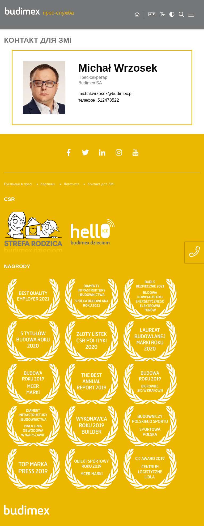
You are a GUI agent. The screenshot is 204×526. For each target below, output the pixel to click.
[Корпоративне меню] (191, 15)
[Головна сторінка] (137, 14)
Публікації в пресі (18, 184)
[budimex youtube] (135, 154)
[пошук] (181, 14)
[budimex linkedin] (103, 154)
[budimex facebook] (69, 154)
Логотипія (71, 184)
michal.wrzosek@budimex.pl (105, 93)
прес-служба (57, 13)
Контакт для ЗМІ (101, 184)
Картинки (48, 184)
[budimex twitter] (86, 154)
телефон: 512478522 (98, 100)
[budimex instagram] (119, 154)
